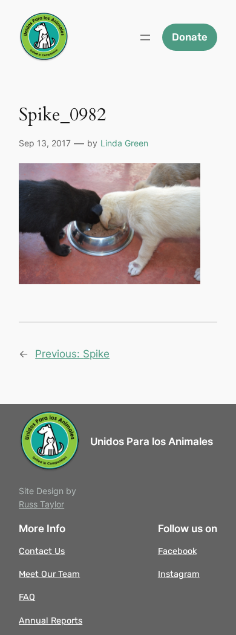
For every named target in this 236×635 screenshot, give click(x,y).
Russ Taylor (41, 504)
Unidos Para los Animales (151, 441)
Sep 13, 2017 (45, 143)
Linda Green (124, 143)
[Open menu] (145, 37)
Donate (190, 37)
